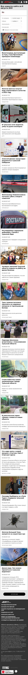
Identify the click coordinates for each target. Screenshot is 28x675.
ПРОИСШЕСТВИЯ (7, 317)
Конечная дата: (5, 27)
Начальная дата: (5, 24)
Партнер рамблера (14, 667)
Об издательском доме (8, 604)
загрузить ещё (14, 594)
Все (3, 12)
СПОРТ (4, 66)
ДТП (3, 136)
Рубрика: (4, 21)
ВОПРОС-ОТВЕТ (6, 473)
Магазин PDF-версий (7, 606)
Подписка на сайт (7, 612)
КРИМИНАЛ (5, 207)
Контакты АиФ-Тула (7, 614)
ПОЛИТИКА (5, 171)
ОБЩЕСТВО (5, 101)
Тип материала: (5, 18)
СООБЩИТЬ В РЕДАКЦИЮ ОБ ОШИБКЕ (12, 620)
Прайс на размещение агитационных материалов (10, 617)
